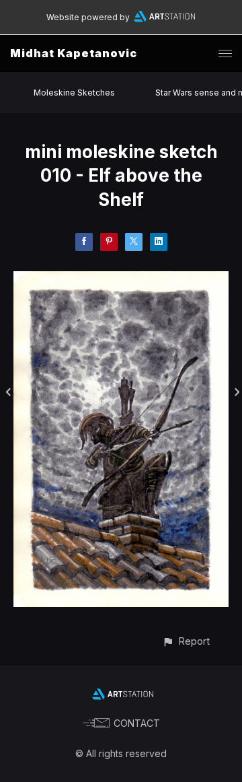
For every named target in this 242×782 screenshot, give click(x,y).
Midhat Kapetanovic (73, 53)
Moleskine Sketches (74, 92)
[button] (186, 641)
